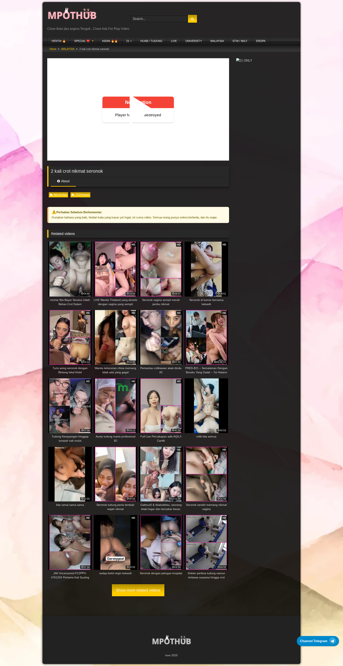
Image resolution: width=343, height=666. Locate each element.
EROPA (260, 41)
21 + (129, 41)
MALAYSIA (217, 41)
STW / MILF (240, 41)
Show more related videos (138, 590)
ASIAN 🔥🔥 (110, 41)
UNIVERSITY (193, 41)
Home (53, 49)
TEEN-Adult (82, 194)
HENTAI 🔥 (59, 41)
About (65, 181)
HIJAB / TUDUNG (151, 41)
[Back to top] (330, 654)
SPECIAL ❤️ (82, 41)
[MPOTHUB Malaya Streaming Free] (72, 15)
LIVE (174, 41)
